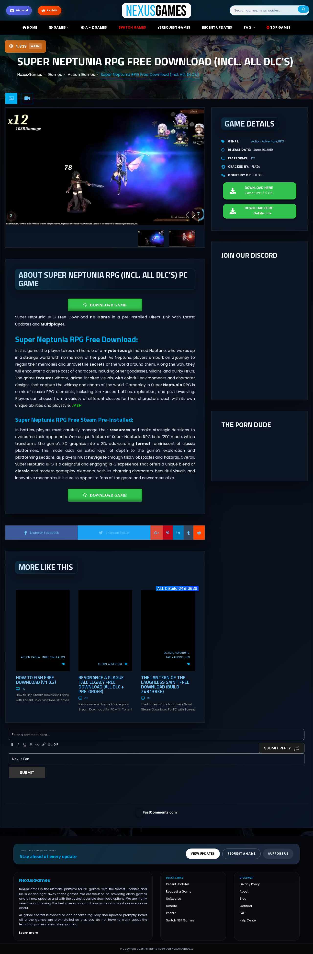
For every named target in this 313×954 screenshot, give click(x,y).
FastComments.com (160, 812)
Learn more (28, 933)
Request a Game (178, 891)
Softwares (173, 898)
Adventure (115, 664)
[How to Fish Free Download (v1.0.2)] (43, 630)
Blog (243, 898)
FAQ (247, 27)
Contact (246, 906)
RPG (187, 657)
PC (23, 688)
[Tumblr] (188, 532)
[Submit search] (303, 9)
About (244, 891)
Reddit (171, 913)
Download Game (108, 305)
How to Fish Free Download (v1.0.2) (36, 680)
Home (31, 27)
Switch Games (132, 27)
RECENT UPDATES (217, 27)
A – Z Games (95, 27)
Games (59, 27)
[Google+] (156, 532)
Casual (36, 657)
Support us (278, 854)
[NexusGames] (156, 10)
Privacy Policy (250, 884)
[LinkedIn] (178, 532)
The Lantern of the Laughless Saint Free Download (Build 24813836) (165, 684)
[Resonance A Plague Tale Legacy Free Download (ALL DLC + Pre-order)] (105, 630)
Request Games (175, 27)
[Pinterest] (168, 532)
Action (25, 657)
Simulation (57, 657)
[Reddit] (199, 532)
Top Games (280, 27)
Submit (27, 772)
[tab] (11, 98)
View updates (203, 854)
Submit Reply (277, 748)
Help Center (248, 920)
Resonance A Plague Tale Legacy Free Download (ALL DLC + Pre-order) (101, 684)
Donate (171, 906)
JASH (76, 405)
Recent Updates (178, 884)
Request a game (241, 854)
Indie (45, 657)
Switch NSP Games (180, 920)
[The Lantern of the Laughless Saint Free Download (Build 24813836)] (168, 630)
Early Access (175, 657)
